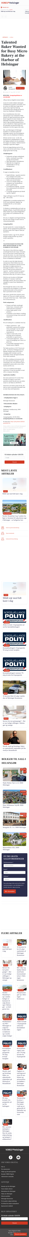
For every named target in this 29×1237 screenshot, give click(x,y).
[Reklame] (14, 439)
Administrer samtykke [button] (7, 1176)
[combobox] (4, 879)
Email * (6, 869)
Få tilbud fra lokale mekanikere (10, 1203)
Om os (3, 1167)
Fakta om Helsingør (6, 1194)
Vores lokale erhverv (7, 1189)
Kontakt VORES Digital (7, 1174)
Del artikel (19, 88)
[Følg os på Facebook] (11, 1157)
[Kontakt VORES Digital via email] (18, 1157)
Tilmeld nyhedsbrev (20, 1234)
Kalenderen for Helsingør (8, 1191)
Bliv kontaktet (10, 891)
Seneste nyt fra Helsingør (8, 1186)
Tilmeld (14, 462)
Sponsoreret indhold (7, 1206)
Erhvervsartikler (5, 1196)
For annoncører (5, 1169)
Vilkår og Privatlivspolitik (8, 1171)
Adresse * (6, 876)
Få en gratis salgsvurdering (9, 1201)
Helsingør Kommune (7, 1198)
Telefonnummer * (8, 862)
